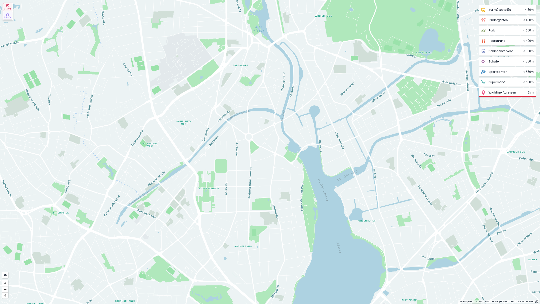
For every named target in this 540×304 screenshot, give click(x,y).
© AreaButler (487, 301)
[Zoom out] (5, 289)
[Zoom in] (5, 283)
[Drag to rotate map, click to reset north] (5, 295)
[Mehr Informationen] (536, 301)
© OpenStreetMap (524, 301)
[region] (270, 152)
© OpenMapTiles (504, 301)
